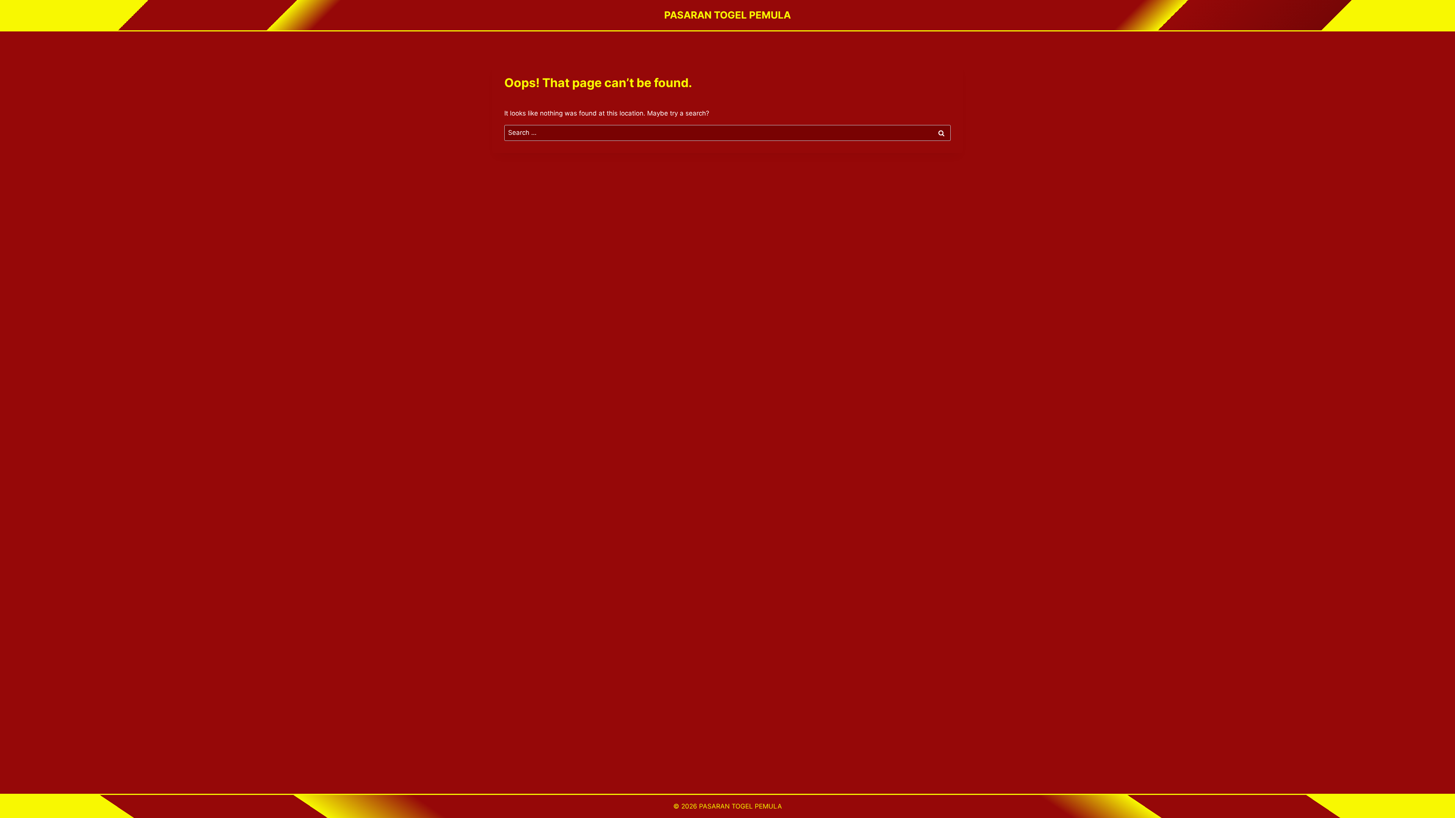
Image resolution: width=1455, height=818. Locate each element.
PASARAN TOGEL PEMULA (740, 806)
